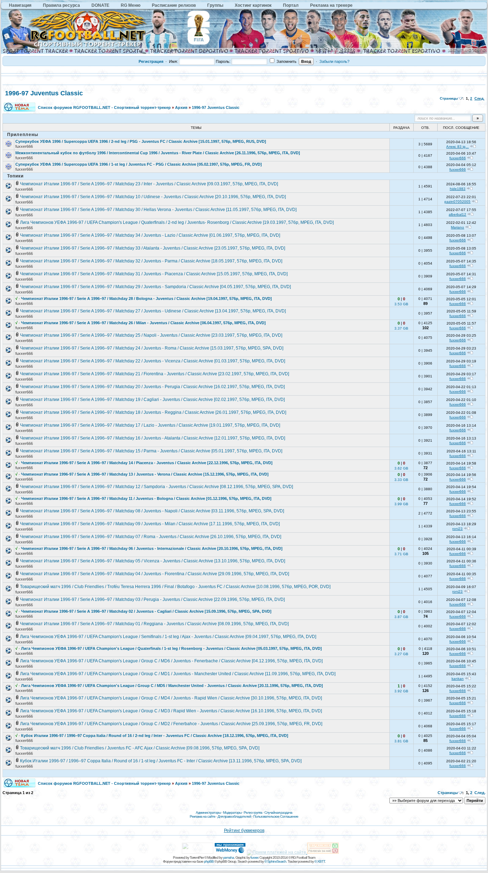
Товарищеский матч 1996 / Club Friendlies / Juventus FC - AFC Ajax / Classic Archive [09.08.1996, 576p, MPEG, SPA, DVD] (139, 748)
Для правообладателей (234, 816)
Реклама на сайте (202, 816)
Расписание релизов (174, 5)
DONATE (100, 5)
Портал (291, 5)
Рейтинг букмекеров (244, 830)
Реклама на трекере (331, 5)
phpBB (209, 861)
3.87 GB (401, 617)
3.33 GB (401, 480)
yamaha (228, 857)
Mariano (457, 227)
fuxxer (254, 857)
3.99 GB (401, 504)
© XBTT (319, 861)
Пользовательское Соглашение (275, 816)
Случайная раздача (278, 812)
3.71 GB (401, 554)
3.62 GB (401, 468)
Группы (215, 5)
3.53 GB (401, 304)
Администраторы (208, 812)
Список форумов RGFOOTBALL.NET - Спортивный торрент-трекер (104, 107)
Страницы (449, 98)
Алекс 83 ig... (457, 147)
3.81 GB (401, 741)
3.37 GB (401, 328)
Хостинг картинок (253, 5)
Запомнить (286, 61)
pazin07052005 (457, 202)
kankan (458, 679)
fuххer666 (24, 146)
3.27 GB (401, 654)
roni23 (457, 529)
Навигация (20, 5)
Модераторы (232, 812)
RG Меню (130, 5)
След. (479, 98)
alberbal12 (457, 214)
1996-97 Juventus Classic (44, 93)
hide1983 (457, 189)
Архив (181, 107)
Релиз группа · (254, 812)
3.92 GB (401, 691)
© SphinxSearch (275, 861)
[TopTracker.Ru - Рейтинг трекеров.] (323, 852)
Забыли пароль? (334, 61)
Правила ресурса (61, 5)
